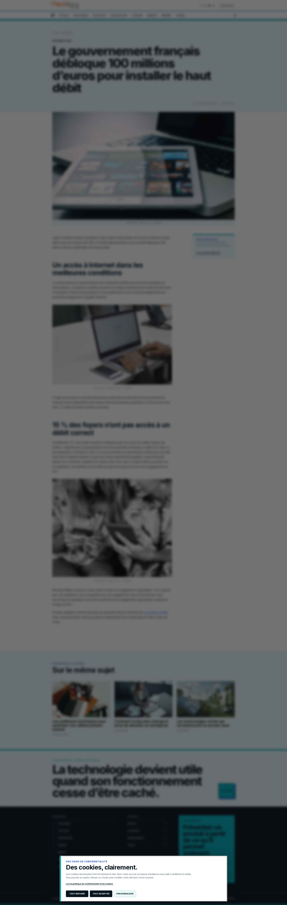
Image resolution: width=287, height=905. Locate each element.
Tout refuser (77, 894)
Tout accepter (101, 894)
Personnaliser (124, 894)
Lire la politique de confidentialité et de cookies (89, 884)
